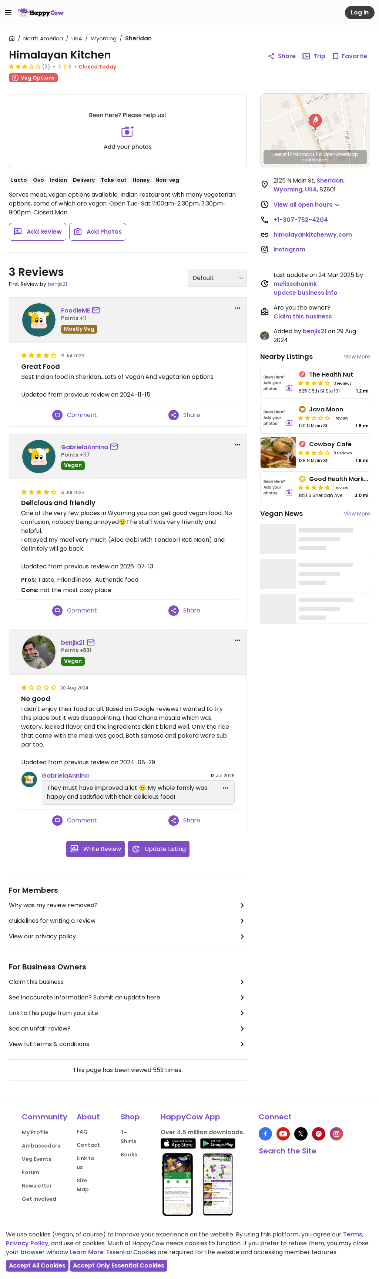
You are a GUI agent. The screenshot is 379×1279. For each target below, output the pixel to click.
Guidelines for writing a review (52, 920)
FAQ (82, 1131)
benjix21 (57, 284)
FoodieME (75, 310)
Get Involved (39, 1199)
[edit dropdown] (225, 788)
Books (129, 1154)
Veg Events (36, 1159)
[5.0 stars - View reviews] (314, 487)
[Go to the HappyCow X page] (301, 1134)
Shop (130, 1117)
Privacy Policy (27, 1243)
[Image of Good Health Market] (278, 487)
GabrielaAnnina (84, 447)
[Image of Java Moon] (278, 417)
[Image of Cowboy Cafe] (278, 452)
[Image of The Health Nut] (278, 382)
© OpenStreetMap (338, 154)
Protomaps (302, 154)
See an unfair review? (40, 1028)
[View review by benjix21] (39, 652)
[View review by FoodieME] (39, 320)
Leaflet (279, 154)
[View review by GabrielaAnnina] (39, 456)
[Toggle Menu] (8, 12)
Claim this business (36, 982)
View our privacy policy (42, 936)
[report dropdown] (237, 308)
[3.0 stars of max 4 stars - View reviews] (24, 66)
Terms (352, 1234)
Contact (88, 1145)
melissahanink (295, 284)
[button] (315, 122)
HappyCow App (190, 1117)
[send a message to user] (97, 310)
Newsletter (37, 1185)
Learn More (87, 1252)
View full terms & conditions (49, 1044)
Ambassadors (41, 1145)
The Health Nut (331, 374)
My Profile (35, 1132)
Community (44, 1117)
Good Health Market (339, 479)
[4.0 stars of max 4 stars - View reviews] (314, 383)
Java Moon (326, 409)
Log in (360, 12)
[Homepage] (41, 12)
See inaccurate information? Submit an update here (84, 997)
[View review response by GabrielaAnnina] (29, 779)
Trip (319, 56)
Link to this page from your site (53, 1013)
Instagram (289, 249)
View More (357, 356)
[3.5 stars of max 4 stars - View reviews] (314, 452)
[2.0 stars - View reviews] (314, 417)
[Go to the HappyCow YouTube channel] (283, 1134)
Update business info (306, 292)
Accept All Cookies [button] (37, 1265)
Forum (30, 1172)
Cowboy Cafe (330, 444)
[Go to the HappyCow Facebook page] (265, 1134)
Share (287, 56)
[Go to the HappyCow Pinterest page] (318, 1134)
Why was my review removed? (53, 905)
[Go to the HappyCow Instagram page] (336, 1134)
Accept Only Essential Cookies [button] (118, 1265)
